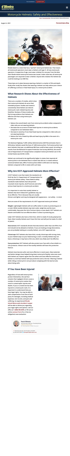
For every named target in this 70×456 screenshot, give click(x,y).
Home (40, 18)
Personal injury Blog (62, 23)
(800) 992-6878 (41, 1)
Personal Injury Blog (46, 18)
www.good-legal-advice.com (30, 332)
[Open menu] (67, 7)
